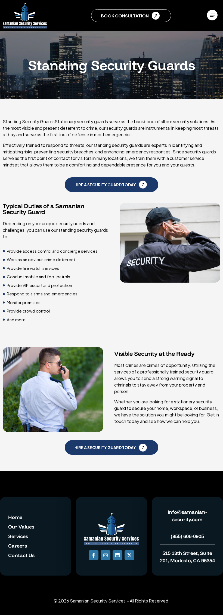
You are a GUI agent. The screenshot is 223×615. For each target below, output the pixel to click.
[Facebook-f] (93, 555)
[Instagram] (105, 555)
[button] (213, 15)
